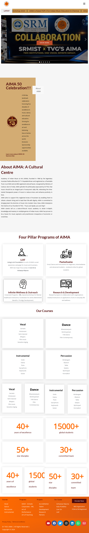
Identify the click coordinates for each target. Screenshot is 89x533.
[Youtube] (48, 523)
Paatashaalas (66, 261)
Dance (66, 324)
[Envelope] (84, 523)
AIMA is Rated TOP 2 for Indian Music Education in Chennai (36, 11)
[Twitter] (60, 523)
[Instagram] (66, 523)
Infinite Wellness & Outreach (23, 292)
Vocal (23, 324)
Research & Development (66, 292)
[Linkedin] (72, 523)
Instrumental (23, 355)
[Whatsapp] (78, 523)
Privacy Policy (6, 522)
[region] (44, 39)
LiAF (23, 259)
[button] (3, 39)
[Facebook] (54, 523)
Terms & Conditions (18, 522)
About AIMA (38, 90)
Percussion (66, 355)
